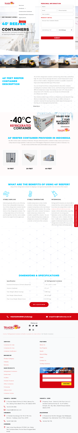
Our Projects (43, 348)
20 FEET (29, 169)
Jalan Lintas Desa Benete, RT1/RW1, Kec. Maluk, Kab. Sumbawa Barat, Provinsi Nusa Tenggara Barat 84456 (21, 429)
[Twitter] (33, 325)
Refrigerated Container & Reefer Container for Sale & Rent (24, 334)
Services (21, 5)
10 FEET (10, 169)
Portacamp (7, 387)
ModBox (6, 377)
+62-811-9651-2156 (11, 421)
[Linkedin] (29, 330)
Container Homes (9, 393)
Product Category (9, 358)
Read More (36, 106)
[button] (39, 304)
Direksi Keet (7, 374)
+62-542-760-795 (47, 421)
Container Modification (10, 351)
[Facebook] (29, 325)
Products (21, 8)
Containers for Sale (9, 344)
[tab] (54, 106)
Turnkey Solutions (45, 363)
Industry (6, 361)
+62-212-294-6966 (11, 407)
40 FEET (48, 169)
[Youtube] (36, 325)
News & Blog (43, 354)
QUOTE (22, 22)
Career (41, 357)
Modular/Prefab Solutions (26, 14)
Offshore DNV (8, 390)
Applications (22, 17)
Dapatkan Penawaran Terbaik (76, 215)
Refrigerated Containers (10, 371)
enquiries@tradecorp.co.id (14, 410)
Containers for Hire (9, 348)
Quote (41, 351)
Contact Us (43, 360)
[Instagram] (33, 330)
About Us (42, 345)
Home (5, 334)
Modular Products (9, 380)
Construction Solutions (25, 11)
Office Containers (8, 383)
